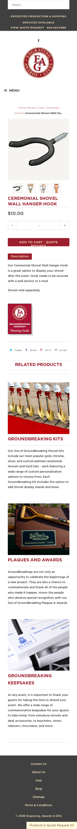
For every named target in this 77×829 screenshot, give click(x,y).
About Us (38, 772)
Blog (38, 789)
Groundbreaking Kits (35, 439)
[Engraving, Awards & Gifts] (38, 64)
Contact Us (39, 764)
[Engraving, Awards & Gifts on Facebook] (38, 40)
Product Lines (35, 108)
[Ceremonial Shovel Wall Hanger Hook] (38, 149)
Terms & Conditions (38, 805)
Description (20, 256)
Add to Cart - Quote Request (38, 243)
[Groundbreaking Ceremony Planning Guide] (20, 334)
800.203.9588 (56, 27)
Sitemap (38, 797)
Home (21, 108)
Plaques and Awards (35, 560)
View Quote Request (27, 27)
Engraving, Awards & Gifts (44, 816)
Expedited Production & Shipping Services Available (39, 17)
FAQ (39, 780)
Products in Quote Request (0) (52, 825)
